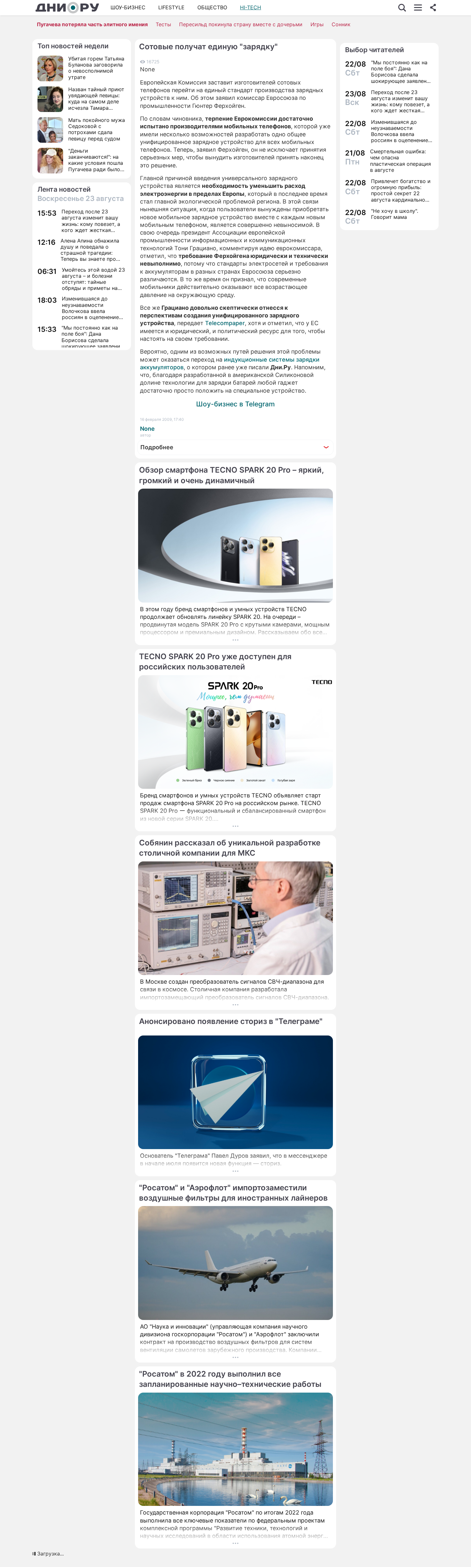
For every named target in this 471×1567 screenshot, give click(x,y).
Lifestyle (171, 7)
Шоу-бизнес (128, 7)
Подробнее (156, 447)
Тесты (163, 24)
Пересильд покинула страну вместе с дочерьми (240, 24)
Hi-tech (250, 7)
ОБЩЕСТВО (212, 7)
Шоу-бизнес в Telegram (235, 404)
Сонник (341, 24)
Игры (317, 24)
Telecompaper (225, 323)
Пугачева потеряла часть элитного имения (92, 24)
